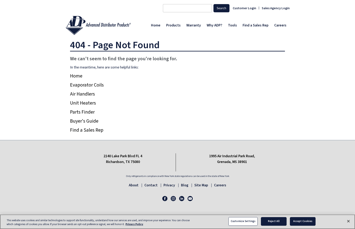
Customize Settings (243, 221)
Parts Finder (82, 112)
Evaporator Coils (87, 85)
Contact (151, 185)
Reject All (274, 221)
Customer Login (244, 8)
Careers (220, 185)
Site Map (201, 185)
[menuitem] (156, 25)
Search (221, 8)
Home (76, 76)
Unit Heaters (83, 103)
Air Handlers (82, 94)
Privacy (169, 185)
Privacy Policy (134, 224)
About (133, 185)
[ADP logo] (107, 25)
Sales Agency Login (276, 8)
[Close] (348, 221)
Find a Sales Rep (86, 130)
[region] (177, 221)
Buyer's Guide (84, 121)
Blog (184, 185)
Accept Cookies (302, 221)
